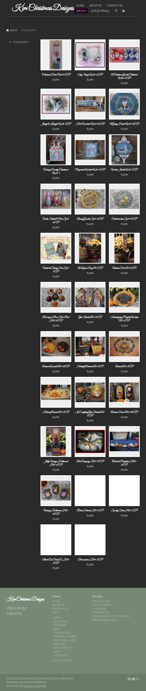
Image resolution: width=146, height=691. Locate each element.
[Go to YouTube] (133, 679)
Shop (13, 30)
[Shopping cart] (123, 11)
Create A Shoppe (35, 686)
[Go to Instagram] (137, 679)
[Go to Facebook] (129, 679)
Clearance (20, 42)
